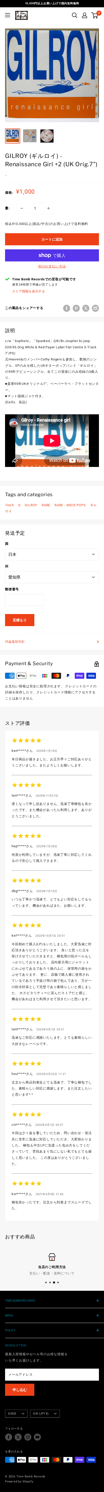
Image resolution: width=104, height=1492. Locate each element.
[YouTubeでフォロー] (37, 1437)
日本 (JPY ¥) (40, 1413)
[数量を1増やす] (48, 208)
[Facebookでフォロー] (8, 1437)
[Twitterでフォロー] (18, 1437)
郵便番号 (12, 589)
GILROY (31, 505)
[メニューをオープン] (7, 15)
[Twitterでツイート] (85, 308)
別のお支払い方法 (52, 266)
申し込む (20, 1390)
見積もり (20, 620)
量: (7, 208)
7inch (9, 505)
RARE (46, 505)
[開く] (74, 15)
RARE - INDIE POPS (70, 505)
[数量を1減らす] (21, 208)
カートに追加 (52, 239)
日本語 (12, 1413)
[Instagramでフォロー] (27, 1437)
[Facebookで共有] (66, 308)
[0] (95, 15)
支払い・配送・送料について (51, 1273)
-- (6, 175)
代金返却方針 (15, 641)
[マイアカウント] (84, 15)
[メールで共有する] (95, 308)
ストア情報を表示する (28, 291)
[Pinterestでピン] (76, 308)
